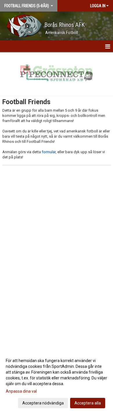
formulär (49, 152)
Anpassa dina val (21, 391)
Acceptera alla (87, 403)
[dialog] (56, 381)
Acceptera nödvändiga (43, 403)
